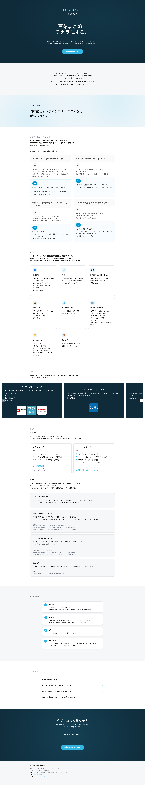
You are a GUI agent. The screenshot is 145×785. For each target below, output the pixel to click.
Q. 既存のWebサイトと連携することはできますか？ (58, 691)
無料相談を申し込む (72, 51)
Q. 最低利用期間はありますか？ (52, 679)
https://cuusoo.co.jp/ (39, 774)
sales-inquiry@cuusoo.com (44, 776)
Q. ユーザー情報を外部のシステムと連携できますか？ (58, 697)
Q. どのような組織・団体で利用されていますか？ (57, 685)
